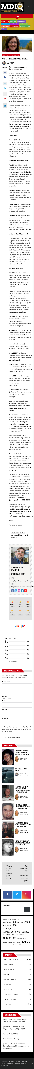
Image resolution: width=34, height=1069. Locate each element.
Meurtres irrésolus (9, 979)
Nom (4, 701)
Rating (4, 696)
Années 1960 (16, 919)
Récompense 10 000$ (10, 994)
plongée (10, 944)
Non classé (7, 984)
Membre (6, 974)
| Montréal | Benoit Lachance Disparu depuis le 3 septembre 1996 (23, 807)
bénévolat (15, 934)
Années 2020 (23, 932)
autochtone (7, 934)
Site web (5, 718)
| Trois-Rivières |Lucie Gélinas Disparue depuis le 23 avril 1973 (22, 843)
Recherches (15, 944)
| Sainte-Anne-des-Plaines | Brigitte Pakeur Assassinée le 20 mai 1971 (15, 1021)
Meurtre (25, 941)
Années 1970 (10, 922)
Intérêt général (8, 964)
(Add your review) (11, 662)
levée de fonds (12, 942)
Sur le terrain (7, 1004)
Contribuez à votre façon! (21, 770)
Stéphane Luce (11, 62)
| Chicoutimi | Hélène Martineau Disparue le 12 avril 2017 (19, 535)
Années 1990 (10, 925)
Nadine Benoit (23, 758)
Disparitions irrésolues (10, 959)
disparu (5, 942)
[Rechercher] (27, 909)
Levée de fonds (8, 969)
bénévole (21, 934)
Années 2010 (9, 932)
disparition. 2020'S (21, 938)
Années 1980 (23, 922)
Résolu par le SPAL (9, 999)
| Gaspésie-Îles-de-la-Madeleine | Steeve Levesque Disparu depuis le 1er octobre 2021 (22, 789)
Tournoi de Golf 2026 (10, 1034)
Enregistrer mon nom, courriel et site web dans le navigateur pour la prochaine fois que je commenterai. (16, 729)
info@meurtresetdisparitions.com (21, 516)
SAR (20, 944)
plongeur (5, 944)
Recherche (6, 905)
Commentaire (7, 682)
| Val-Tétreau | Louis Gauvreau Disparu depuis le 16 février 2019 (23, 825)
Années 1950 (7, 919)
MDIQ (18, 942)
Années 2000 (10, 928)
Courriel (5, 709)
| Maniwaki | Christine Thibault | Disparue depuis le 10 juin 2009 (22, 752)
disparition (9, 937)
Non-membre (7, 989)
